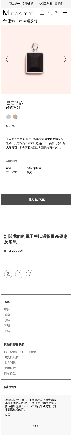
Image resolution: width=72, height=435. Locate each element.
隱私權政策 (17, 409)
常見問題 (10, 363)
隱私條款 (10, 373)
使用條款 (10, 368)
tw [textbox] (57, 12)
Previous (5, 59)
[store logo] (19, 12)
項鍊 (7, 320)
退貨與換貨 (11, 357)
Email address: (13, 251)
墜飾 (7, 309)
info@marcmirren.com (20, 352)
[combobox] (56, 12)
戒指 (7, 315)
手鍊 (7, 331)
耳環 (7, 325)
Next (67, 59)
